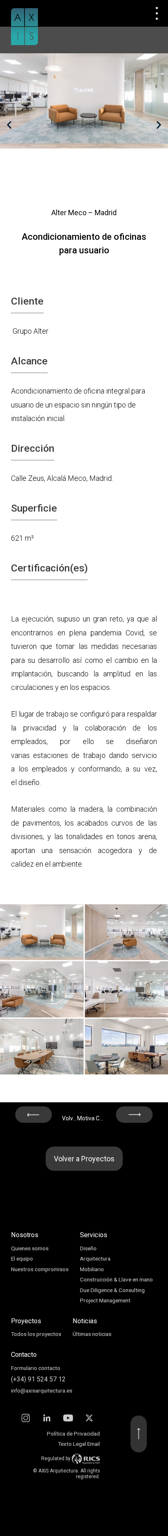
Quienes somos (30, 1248)
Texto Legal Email (79, 1443)
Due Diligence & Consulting (112, 1290)
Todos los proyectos (36, 1334)
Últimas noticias (92, 1334)
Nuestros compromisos (40, 1269)
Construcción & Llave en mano (116, 1279)
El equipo (22, 1258)
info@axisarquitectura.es (41, 1390)
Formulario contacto (35, 1368)
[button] (9, 124)
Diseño (88, 1248)
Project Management (105, 1300)
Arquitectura (95, 1258)
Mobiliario (92, 1269)
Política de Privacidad (73, 1433)
